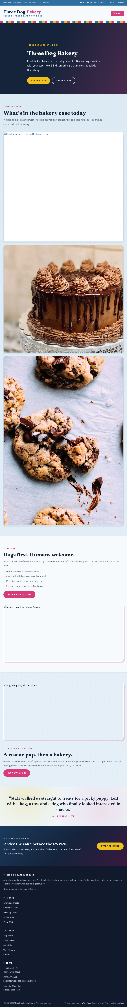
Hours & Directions (19, 594)
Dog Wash (8, 935)
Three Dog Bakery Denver (24, 1003)
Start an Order (110, 846)
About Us (7, 945)
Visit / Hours (9, 950)
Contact (120, 2)
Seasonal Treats (11, 907)
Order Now (8, 917)
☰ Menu (117, 13)
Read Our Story (16, 773)
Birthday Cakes (10, 912)
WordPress (86, 1003)
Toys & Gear (9, 940)
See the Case (38, 80)
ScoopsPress (118, 1003)
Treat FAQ (8, 922)
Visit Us (111, 2)
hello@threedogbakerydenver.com (19, 980)
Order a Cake (99, 2)
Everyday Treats (11, 903)
